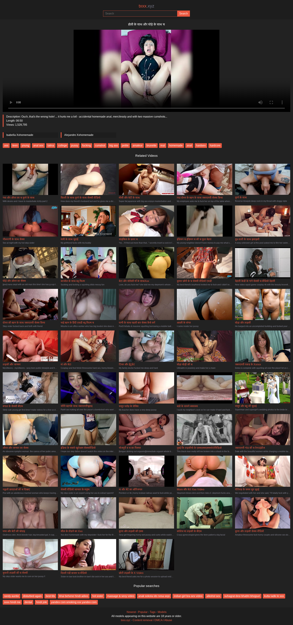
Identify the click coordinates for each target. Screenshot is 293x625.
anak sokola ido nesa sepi (154, 596)
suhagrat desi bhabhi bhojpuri (242, 596)
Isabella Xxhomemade (19, 134)
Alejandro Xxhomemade (78, 134)
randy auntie (11, 596)
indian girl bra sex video (188, 596)
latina (50, 145)
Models (162, 612)
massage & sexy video (120, 596)
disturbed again (32, 596)
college (62, 145)
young (25, 145)
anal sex (38, 145)
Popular (143, 612)
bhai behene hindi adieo (73, 596)
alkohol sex (213, 596)
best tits (50, 596)
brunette (151, 145)
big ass (113, 145)
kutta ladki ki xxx (274, 596)
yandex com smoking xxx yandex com (73, 602)
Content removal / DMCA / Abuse (152, 620)
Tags (152, 612)
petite (125, 145)
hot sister (97, 596)
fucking (86, 145)
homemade (176, 145)
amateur (137, 145)
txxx (146, 6)
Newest (131, 612)
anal (189, 145)
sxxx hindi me (12, 602)
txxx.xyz (125, 620)
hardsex (201, 145)
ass (6, 145)
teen (15, 145)
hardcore (215, 145)
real (162, 145)
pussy (74, 145)
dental (28, 602)
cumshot (100, 145)
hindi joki (41, 602)
